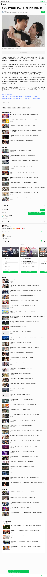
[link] (5, 221)
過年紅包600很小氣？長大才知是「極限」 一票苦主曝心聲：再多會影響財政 (21, 98)
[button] (2, 221)
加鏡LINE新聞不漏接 (7, 94)
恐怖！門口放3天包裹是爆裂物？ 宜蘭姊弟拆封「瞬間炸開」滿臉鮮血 (19, 96)
